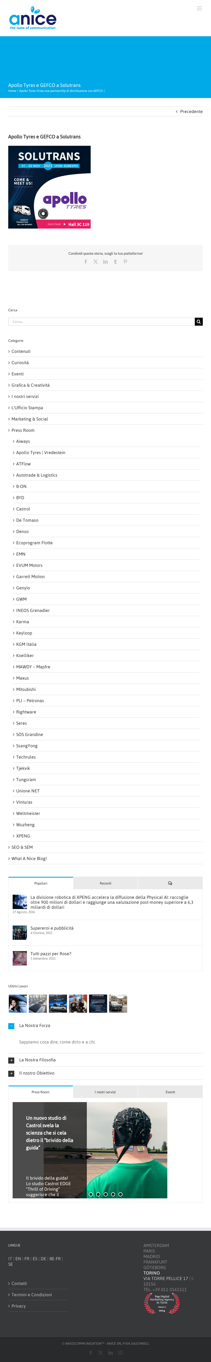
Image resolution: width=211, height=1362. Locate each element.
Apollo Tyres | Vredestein (40, 452)
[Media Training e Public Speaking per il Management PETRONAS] (77, 1004)
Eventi (18, 373)
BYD (20, 497)
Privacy (19, 1305)
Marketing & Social (30, 418)
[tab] (41, 1092)
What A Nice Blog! (29, 858)
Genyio (23, 587)
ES (35, 1258)
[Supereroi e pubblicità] (20, 928)
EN (18, 1258)
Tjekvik (23, 768)
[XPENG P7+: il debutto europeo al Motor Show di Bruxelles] (57, 1004)
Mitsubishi (26, 689)
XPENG (23, 835)
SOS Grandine (29, 734)
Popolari (40, 883)
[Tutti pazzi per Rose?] (20, 953)
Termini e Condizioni (32, 1294)
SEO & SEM (22, 847)
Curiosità (20, 362)
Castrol (23, 508)
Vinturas (24, 802)
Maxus (22, 677)
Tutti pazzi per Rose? (50, 953)
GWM (21, 599)
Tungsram (26, 779)
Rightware (26, 711)
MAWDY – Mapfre (33, 666)
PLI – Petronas (30, 700)
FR (26, 1258)
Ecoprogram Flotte (34, 542)
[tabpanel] (105, 1150)
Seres (21, 723)
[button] (105, 1025)
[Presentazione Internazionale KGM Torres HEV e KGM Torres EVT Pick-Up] (118, 1004)
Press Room (23, 430)
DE (43, 1258)
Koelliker (25, 655)
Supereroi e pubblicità (52, 928)
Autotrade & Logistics (36, 475)
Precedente (191, 111)
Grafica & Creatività (31, 385)
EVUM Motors (29, 565)
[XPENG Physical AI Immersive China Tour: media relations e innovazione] (17, 1004)
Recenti (105, 883)
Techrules (26, 756)
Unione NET (28, 790)
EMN (21, 553)
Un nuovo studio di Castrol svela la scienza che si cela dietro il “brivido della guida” (49, 1132)
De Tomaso (27, 520)
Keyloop (24, 632)
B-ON (21, 486)
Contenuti (21, 351)
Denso (22, 531)
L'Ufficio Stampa (27, 407)
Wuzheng (25, 824)
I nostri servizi (25, 396)
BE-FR (55, 1258)
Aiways (23, 441)
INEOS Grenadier (33, 610)
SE (10, 1264)
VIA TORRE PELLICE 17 (165, 1278)
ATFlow (23, 463)
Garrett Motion (30, 576)
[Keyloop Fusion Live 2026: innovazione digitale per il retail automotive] (37, 1004)
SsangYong (27, 745)
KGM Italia (26, 644)
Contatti (19, 1283)
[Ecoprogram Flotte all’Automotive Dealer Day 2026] (97, 1004)
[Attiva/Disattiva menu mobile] (200, 8)
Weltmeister (28, 813)
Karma (22, 621)
